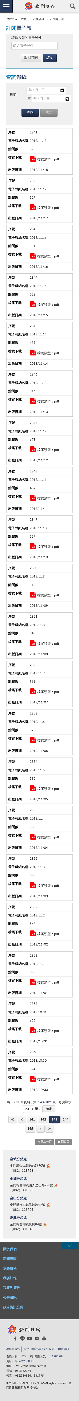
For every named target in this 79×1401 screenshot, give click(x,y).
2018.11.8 (33, 643)
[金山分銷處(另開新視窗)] (48, 1205)
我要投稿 (10, 1268)
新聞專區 (10, 1258)
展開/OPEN (70, 1245)
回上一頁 (22, 1119)
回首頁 (65, 1141)
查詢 (72, 6)
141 (32, 1119)
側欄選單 (6, 6)
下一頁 (40, 1129)
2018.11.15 (33, 304)
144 (65, 1119)
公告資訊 (10, 1297)
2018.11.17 (33, 207)
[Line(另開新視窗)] (22, 1338)
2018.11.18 (33, 158)
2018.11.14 (33, 352)
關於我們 (10, 1249)
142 (43, 1119)
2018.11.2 (33, 933)
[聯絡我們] (36, 1338)
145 (30, 1128)
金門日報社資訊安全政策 (39, 1349)
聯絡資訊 (63, 1349)
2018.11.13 (33, 400)
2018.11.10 (33, 546)
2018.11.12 (33, 449)
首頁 (24, 19)
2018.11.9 (33, 594)
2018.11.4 (33, 836)
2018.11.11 (33, 497)
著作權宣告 (13, 1349)
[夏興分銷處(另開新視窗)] (45, 1224)
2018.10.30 (33, 1078)
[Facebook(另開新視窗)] (15, 1338)
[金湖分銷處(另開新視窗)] (56, 1185)
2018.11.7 (33, 691)
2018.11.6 (33, 739)
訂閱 (49, 58)
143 (54, 1119)
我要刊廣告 (11, 1287)
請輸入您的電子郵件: (27, 37)
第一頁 (12, 1119)
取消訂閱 (31, 58)
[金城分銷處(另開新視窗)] (48, 1166)
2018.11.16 (33, 255)
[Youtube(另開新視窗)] (29, 1338)
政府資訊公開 (13, 1307)
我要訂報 (38, 19)
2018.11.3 (33, 885)
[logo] (39, 6)
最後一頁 (50, 1129)
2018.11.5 (33, 788)
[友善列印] (44, 1338)
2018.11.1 (33, 981)
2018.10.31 (33, 1030)
